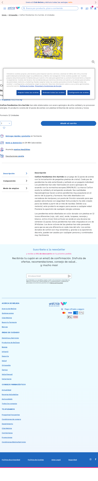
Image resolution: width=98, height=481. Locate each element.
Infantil (5, 352)
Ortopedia (13, 15)
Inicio (4, 15)
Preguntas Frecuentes (11, 415)
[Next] (94, 2)
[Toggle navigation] (5, 8)
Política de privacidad (11, 460)
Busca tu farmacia (9, 322)
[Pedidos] (87, 8)
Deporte (5, 356)
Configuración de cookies (79, 92)
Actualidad (6, 390)
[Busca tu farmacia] (82, 8)
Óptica (5, 370)
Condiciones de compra (11, 419)
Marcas (5, 327)
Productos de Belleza (11, 342)
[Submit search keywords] (24, 8)
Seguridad (72, 460)
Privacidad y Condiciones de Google (48, 86)
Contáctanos (7, 433)
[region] (49, 83)
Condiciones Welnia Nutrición (14, 442)
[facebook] (95, 459)
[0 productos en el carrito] (91, 8)
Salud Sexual (7, 374)
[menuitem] (95, 8)
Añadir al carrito (68, 123)
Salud (4, 361)
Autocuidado (7, 399)
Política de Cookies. (26, 86)
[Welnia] (14, 8)
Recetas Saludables (10, 394)
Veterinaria (6, 379)
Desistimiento (7, 424)
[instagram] (90, 459)
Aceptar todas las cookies (28, 92)
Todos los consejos (9, 404)
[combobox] (50, 8)
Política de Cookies (36, 460)
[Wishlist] (4, 128)
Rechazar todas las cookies (54, 92)
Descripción (9, 173)
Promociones (7, 437)
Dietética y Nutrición (10, 338)
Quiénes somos (8, 313)
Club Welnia (7, 318)
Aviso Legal (56, 460)
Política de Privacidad (56, 283)
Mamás (4, 347)
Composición (9, 181)
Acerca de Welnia (9, 309)
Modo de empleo (11, 188)
